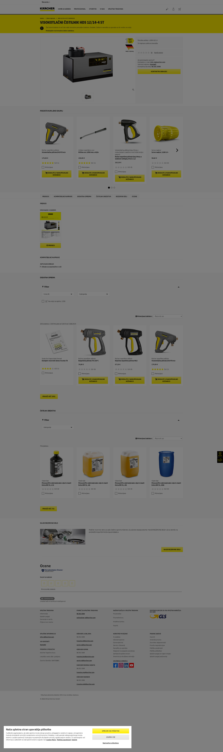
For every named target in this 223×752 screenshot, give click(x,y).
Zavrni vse (110, 737)
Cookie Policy (51, 740)
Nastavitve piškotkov (111, 743)
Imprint (74, 740)
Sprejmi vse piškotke (111, 731)
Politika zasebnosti (64, 740)
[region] (67, 737)
